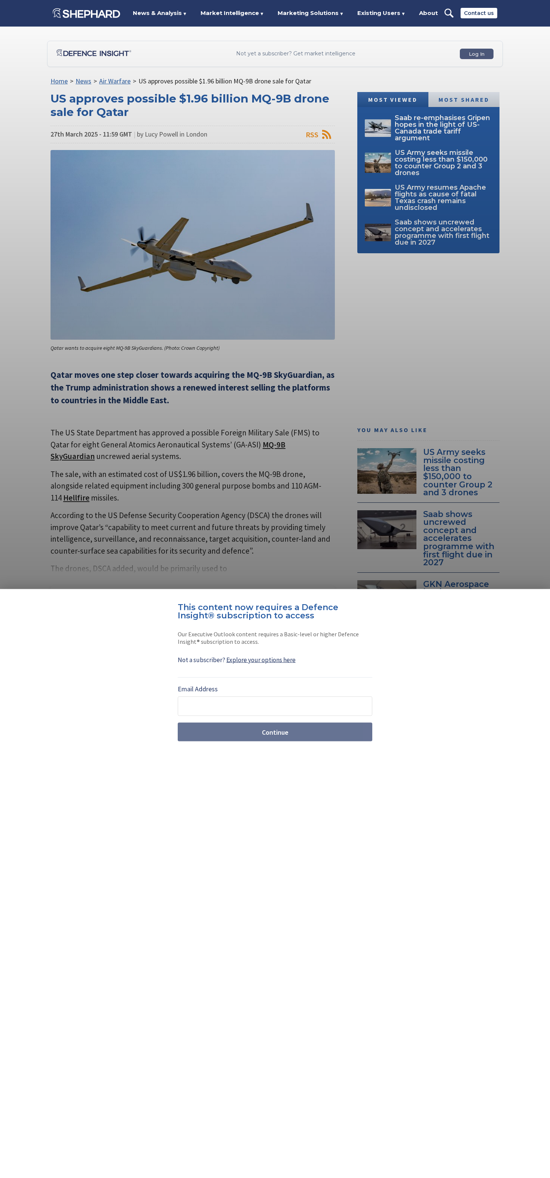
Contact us (479, 13)
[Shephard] (86, 13)
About (428, 12)
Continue (275, 732)
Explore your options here (261, 660)
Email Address (198, 689)
